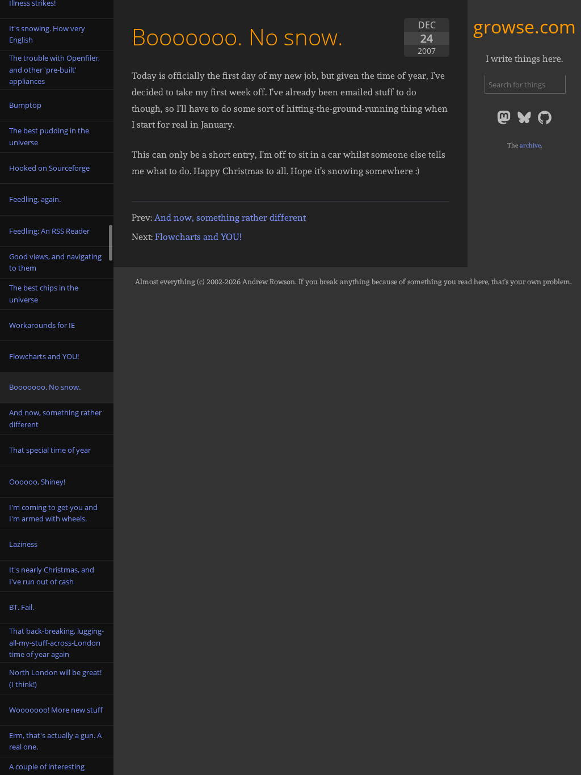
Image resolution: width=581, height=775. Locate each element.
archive (530, 145)
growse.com (524, 26)
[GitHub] (545, 123)
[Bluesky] (525, 123)
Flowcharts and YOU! (198, 236)
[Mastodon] (505, 123)
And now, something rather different (230, 217)
